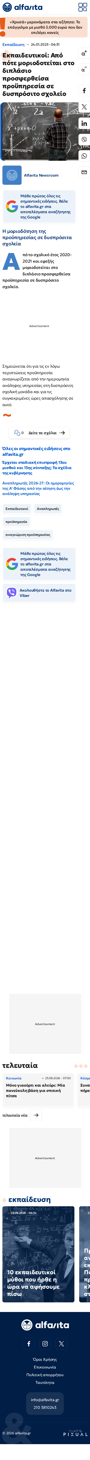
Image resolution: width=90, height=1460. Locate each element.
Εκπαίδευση (13, 44)
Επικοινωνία (45, 1367)
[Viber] (84, 139)
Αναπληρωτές (48, 509)
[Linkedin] (84, 123)
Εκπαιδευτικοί (17, 509)
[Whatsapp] (84, 155)
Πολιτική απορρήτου (45, 1374)
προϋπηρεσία (16, 522)
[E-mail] (84, 172)
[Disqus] (45, 680)
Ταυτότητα (45, 1382)
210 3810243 (45, 1407)
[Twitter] (84, 106)
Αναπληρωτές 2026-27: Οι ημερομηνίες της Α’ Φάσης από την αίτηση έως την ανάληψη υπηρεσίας (38, 488)
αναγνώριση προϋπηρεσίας (28, 534)
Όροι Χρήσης (45, 1359)
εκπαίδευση (29, 1199)
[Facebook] (84, 90)
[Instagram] (45, 1343)
